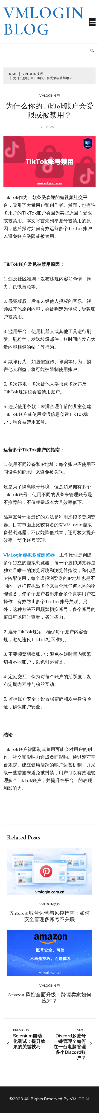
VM (52, 127)
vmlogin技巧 (49, 95)
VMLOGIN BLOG (43, 21)
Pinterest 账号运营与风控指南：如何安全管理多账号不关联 (49, 916)
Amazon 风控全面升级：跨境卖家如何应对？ (49, 998)
